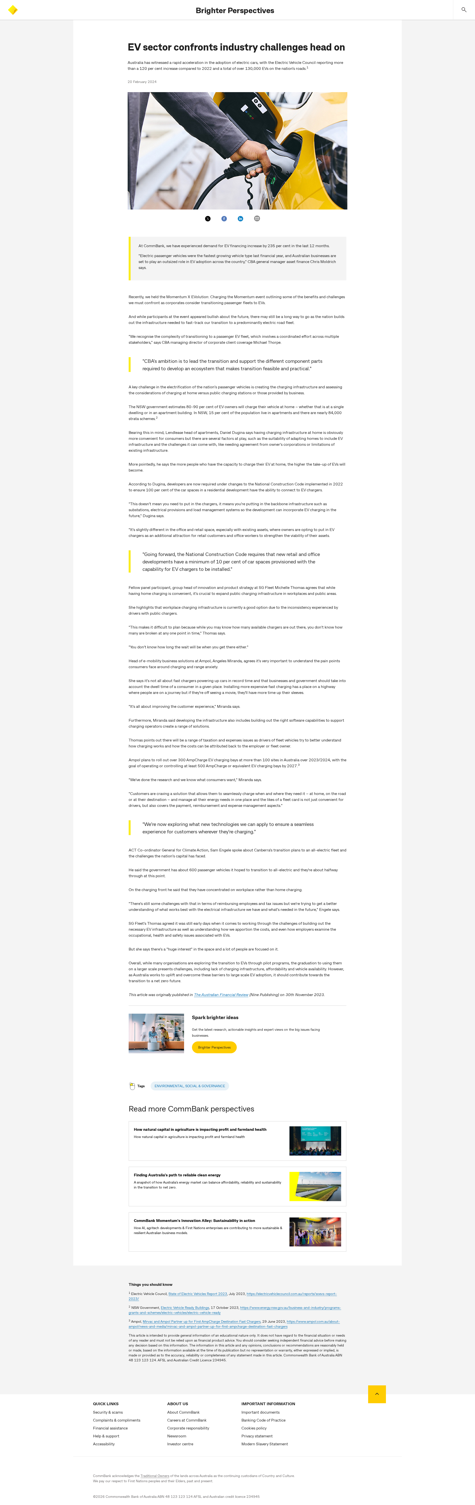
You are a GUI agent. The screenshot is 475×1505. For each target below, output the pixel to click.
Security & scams (108, 1412)
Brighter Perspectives (235, 10)
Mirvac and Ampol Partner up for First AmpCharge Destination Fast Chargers (202, 1321)
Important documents (260, 1412)
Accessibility (104, 1443)
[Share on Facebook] (224, 218)
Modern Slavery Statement (264, 1443)
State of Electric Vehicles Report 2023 (197, 1294)
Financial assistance (110, 1428)
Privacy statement (257, 1435)
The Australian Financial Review (221, 994)
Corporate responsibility (188, 1428)
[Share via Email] (257, 218)
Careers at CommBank (187, 1420)
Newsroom (176, 1435)
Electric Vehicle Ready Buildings (185, 1307)
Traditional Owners (155, 1476)
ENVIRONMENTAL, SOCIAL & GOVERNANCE (190, 1086)
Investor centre (180, 1443)
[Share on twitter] (208, 218)
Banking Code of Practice (263, 1420)
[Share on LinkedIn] (240, 218)
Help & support (106, 1435)
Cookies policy (253, 1428)
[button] (464, 10)
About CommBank (183, 1412)
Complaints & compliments (116, 1420)
